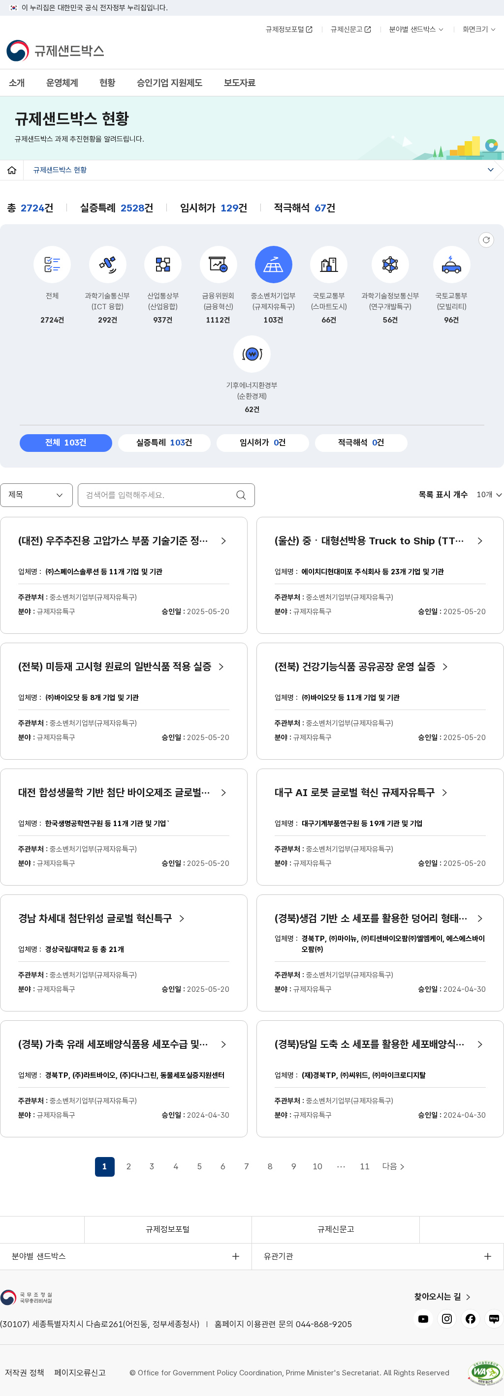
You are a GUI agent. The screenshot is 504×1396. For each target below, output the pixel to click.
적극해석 (357, 442)
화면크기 (478, 31)
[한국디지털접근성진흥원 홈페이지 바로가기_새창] (486, 1373)
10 (317, 1166)
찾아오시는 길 (437, 1297)
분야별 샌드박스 (412, 31)
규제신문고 (347, 29)
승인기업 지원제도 (169, 83)
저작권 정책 (24, 1373)
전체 (73, 441)
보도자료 (239, 83)
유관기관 (278, 1256)
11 (365, 1166)
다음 (389, 1166)
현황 (107, 83)
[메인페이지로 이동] (55, 51)
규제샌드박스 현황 (60, 170)
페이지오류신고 (80, 1373)
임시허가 (259, 442)
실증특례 (160, 442)
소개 (17, 83)
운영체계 (62, 83)
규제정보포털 (285, 29)
